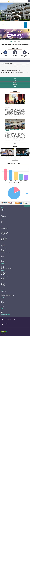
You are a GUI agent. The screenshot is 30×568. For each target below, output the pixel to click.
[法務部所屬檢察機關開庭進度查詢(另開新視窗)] (26, 203)
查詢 (29, 1)
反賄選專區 (2, 251)
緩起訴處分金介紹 (3, 291)
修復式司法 (2, 250)
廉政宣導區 (2, 267)
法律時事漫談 (2, 256)
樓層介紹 (2, 222)
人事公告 (2, 301)
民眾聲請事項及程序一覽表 (4, 232)
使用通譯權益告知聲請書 (4, 239)
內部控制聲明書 (3, 277)
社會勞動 (2, 249)
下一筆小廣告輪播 (29, 203)
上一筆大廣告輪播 (1, 35)
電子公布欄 (2, 297)
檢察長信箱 (2, 234)
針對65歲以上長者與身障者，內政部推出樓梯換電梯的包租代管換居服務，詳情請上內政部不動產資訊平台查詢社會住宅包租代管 (14, 44)
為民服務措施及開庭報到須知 (4, 228)
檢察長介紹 (2, 209)
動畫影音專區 (2, 261)
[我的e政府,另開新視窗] (6, 332)
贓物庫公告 (2, 302)
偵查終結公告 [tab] (15, 84)
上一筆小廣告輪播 (1, 203)
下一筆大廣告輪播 (29, 35)
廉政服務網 (2, 263)
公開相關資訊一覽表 (3, 272)
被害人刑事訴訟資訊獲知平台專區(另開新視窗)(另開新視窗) (19, 41)
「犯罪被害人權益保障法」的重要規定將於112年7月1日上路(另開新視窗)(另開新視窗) (18, 41)
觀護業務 (2, 215)
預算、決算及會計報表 (4, 274)
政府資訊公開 (2, 270)
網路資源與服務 (3, 283)
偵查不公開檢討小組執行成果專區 (5, 314)
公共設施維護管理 (3, 285)
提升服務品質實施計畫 (4, 233)
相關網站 (2, 312)
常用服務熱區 (15, 48)
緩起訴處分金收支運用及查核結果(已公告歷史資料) (7, 295)
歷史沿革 (2, 210)
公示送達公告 (2, 306)
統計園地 (2, 308)
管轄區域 (2, 211)
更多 (15, 18)
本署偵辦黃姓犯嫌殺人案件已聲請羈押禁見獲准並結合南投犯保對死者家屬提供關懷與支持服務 (12, 72)
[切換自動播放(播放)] (28, 30)
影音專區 (15, 146)
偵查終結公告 (2, 278)
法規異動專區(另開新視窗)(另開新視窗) (14, 41)
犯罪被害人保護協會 (3, 245)
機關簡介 (2, 207)
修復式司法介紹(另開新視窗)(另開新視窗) (15, 41)
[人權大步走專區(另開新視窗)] (18, 203)
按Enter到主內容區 (3, 0)
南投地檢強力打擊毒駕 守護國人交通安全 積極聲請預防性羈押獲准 (10, 70)
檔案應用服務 (2, 284)
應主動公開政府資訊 (3, 273)
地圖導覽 (2, 221)
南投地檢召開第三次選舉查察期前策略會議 (7, 63)
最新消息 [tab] (15, 78)
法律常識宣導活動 (3, 260)
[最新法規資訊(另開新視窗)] (4, 203)
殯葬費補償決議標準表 (4, 238)
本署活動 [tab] (15, 80)
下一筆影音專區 (29, 153)
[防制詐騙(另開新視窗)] (11, 203)
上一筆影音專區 (1, 153)
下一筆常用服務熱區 (28, 54)
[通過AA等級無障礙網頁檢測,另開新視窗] (3, 332)
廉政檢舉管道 (2, 266)
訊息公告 (2, 300)
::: (0, 318)
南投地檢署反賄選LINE (10, 41)
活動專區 (15, 91)
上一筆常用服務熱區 (1, 54)
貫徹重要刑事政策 (3, 216)
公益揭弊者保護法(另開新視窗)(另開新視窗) (11, 41)
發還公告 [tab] (15, 86)
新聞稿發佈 (2, 279)
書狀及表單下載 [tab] (15, 82)
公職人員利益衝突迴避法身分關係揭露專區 (6, 268)
